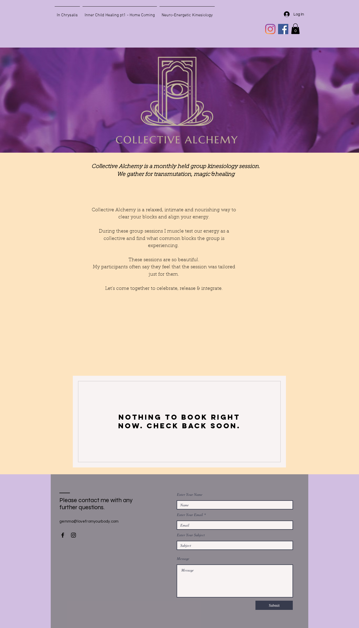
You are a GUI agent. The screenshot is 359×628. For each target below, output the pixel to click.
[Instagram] (270, 29)
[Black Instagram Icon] (73, 535)
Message (183, 558)
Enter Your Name (189, 494)
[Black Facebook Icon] (62, 535)
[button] (295, 28)
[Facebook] (283, 29)
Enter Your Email (190, 515)
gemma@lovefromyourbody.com (89, 521)
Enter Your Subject (191, 535)
